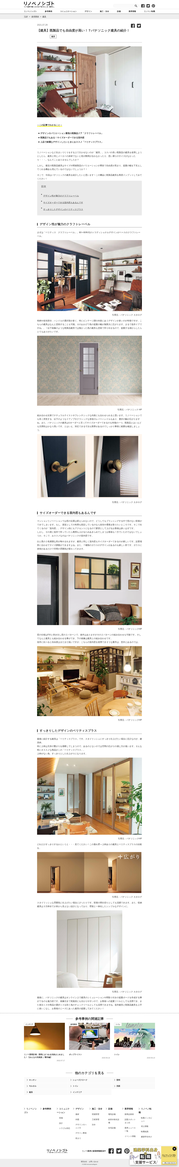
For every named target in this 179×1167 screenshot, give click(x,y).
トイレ (118, 1024)
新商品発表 (129, 1114)
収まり (78, 1138)
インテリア (29, 1024)
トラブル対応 (64, 1128)
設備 (110, 1109)
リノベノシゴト (30, 1111)
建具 (44, 16)
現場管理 (95, 1114)
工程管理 (95, 1119)
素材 (77, 1114)
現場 (61, 1118)
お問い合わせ (93, 1161)
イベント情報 (130, 1136)
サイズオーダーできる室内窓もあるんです (63, 202)
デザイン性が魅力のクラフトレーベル (61, 196)
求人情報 (144, 1126)
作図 (77, 1119)
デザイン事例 (80, 1133)
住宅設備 (112, 1128)
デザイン (79, 1109)
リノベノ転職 (145, 1111)
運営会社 (84, 1161)
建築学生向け (146, 1137)
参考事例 (35, 16)
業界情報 (129, 1109)
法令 (94, 1125)
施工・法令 (97, 1109)
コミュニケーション (63, 1111)
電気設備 (112, 1114)
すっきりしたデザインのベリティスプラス (63, 209)
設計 (61, 1123)
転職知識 (144, 1131)
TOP (26, 16)
